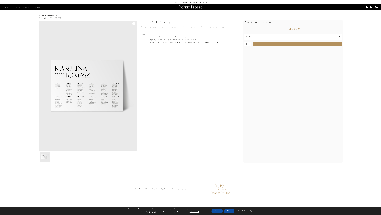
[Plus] (250, 43)
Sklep (7, 7)
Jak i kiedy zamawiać (22, 7)
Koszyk (154, 189)
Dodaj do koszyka (297, 44)
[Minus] (250, 45)
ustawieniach (194, 212)
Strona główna (44, 18)
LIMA (66, 18)
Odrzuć (229, 211)
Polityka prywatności (179, 189)
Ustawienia (241, 211)
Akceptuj (217, 211)
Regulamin (164, 189)
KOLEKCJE (58, 18)
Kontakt (37, 7)
